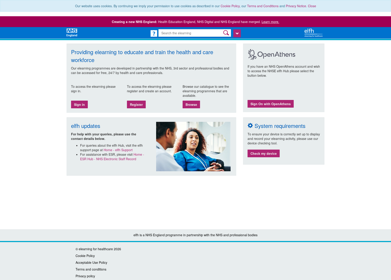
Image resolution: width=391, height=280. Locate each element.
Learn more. (270, 21)
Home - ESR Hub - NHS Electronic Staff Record (112, 156)
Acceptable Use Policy (91, 262)
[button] (226, 32)
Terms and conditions (91, 269)
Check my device (263, 153)
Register (136, 104)
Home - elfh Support (118, 150)
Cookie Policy (230, 6)
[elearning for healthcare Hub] (314, 32)
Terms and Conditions (263, 6)
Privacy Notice (296, 6)
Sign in (79, 104)
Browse (191, 104)
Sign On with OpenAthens (270, 104)
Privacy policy (85, 276)
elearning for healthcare (96, 249)
